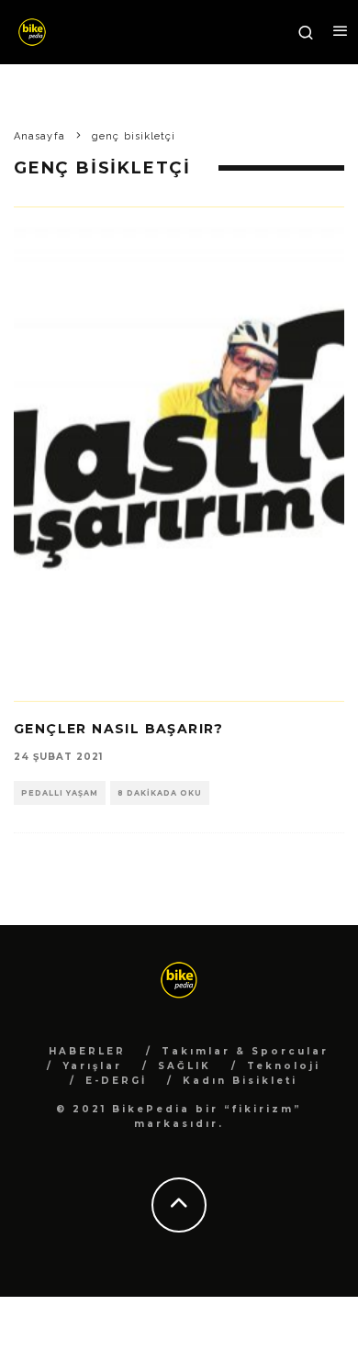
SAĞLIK (184, 1066)
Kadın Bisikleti (240, 1081)
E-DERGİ (116, 1081)
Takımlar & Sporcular (245, 1051)
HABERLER (87, 1051)
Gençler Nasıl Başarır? (119, 728)
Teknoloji (283, 1066)
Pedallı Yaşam (59, 793)
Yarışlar (92, 1066)
